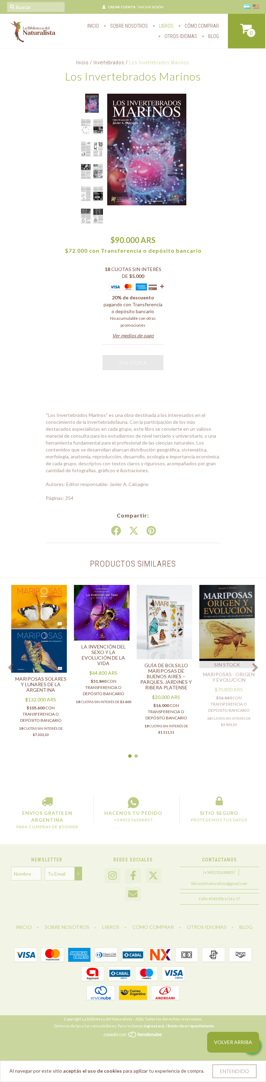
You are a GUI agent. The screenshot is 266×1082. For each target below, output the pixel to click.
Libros (166, 26)
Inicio (93, 26)
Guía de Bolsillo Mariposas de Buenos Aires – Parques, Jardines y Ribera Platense (166, 676)
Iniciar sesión (150, 7)
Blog (213, 36)
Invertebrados (109, 62)
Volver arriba (233, 1042)
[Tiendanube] (133, 1036)
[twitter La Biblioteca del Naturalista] (153, 875)
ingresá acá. (154, 1026)
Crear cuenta (121, 7)
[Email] (133, 894)
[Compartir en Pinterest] (151, 531)
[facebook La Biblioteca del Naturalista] (133, 875)
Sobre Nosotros (128, 26)
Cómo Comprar (201, 26)
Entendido (234, 1071)
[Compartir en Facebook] (116, 531)
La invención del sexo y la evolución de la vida (103, 655)
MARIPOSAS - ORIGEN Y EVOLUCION (229, 677)
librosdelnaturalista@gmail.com (219, 883)
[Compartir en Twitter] (134, 531)
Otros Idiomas (180, 36)
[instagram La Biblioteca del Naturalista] (113, 875)
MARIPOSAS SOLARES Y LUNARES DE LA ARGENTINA (40, 684)
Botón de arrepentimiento (191, 1026)
